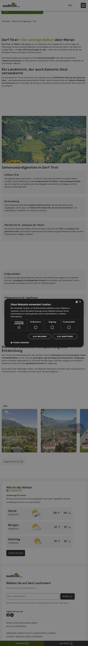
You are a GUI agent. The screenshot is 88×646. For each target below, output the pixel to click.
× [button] (80, 302)
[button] (20, 342)
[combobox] (77, 302)
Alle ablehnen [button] (40, 336)
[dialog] (44, 323)
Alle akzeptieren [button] (65, 336)
